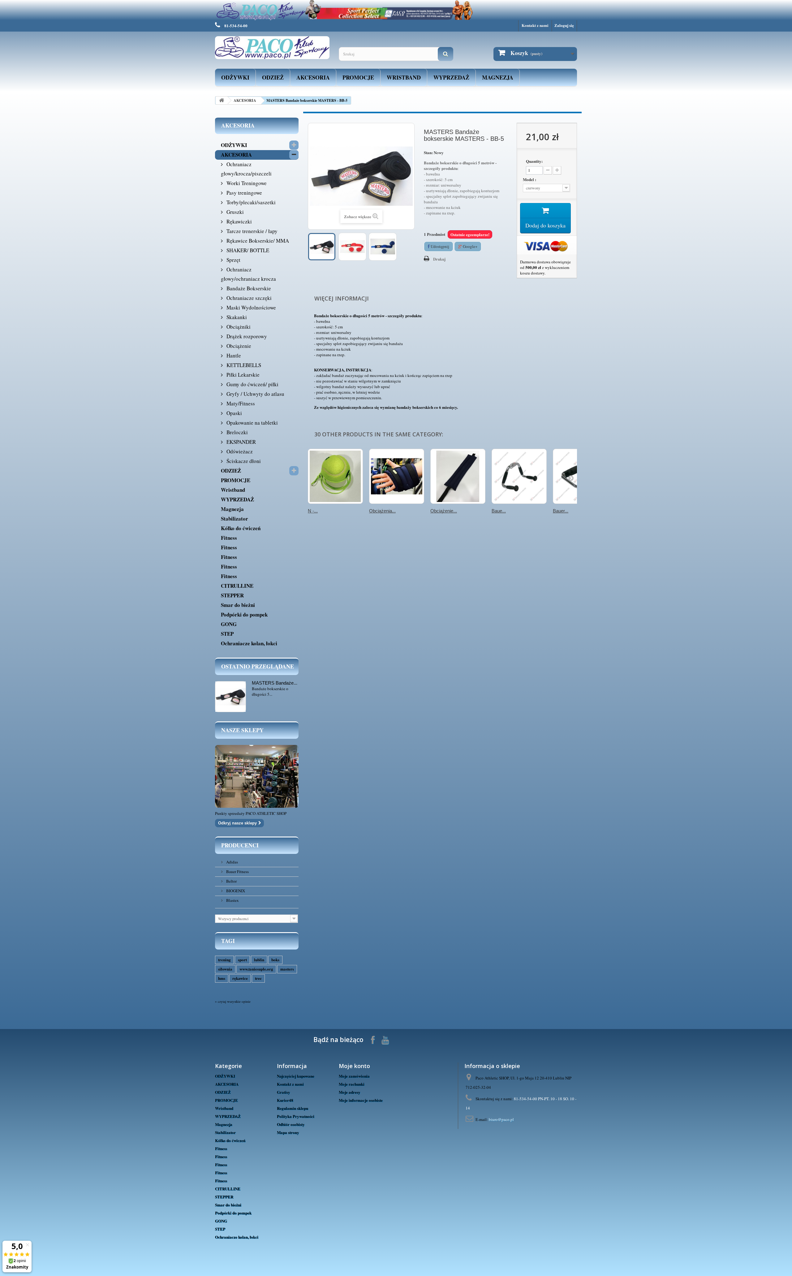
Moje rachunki (351, 1084)
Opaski (233, 413)
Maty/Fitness (240, 403)
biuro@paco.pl (501, 1119)
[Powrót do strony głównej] (221, 100)
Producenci (240, 845)
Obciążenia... (382, 510)
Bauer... (560, 510)
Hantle (233, 355)
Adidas (231, 862)
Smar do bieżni (238, 605)
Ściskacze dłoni (243, 461)
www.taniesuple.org (256, 969)
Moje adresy (349, 1092)
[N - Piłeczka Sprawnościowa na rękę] (335, 476)
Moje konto (354, 1066)
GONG (229, 624)
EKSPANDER (240, 441)
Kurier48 (285, 1100)
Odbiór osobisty (291, 1124)
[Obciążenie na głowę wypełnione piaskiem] (457, 476)
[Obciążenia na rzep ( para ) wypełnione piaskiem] (396, 476)
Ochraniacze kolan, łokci (249, 643)
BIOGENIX (235, 890)
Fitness (229, 538)
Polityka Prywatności (295, 1116)
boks (275, 959)
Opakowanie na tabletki (251, 422)
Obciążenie (238, 345)
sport (242, 959)
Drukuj (439, 259)
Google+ (469, 246)
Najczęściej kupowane (295, 1076)
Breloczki (236, 432)
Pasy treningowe (243, 192)
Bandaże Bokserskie (248, 288)
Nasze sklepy (242, 730)
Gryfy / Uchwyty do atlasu (254, 393)
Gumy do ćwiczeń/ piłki (251, 384)
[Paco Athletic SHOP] (272, 47)
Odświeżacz (239, 451)
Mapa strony (288, 1132)
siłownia (225, 969)
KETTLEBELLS (243, 365)
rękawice (240, 978)
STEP (227, 634)
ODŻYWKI (235, 77)
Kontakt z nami (535, 25)
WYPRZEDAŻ (451, 77)
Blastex (232, 900)
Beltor (231, 881)
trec (258, 978)
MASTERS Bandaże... (274, 683)
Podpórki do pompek (244, 614)
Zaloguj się (564, 25)
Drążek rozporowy (246, 336)
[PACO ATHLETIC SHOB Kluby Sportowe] (396, 10)
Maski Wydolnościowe (250, 307)
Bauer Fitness (237, 871)
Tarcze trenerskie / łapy (251, 231)
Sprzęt (232, 259)
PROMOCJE (358, 77)
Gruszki (234, 211)
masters (287, 969)
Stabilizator (234, 518)
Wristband (404, 77)
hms (221, 978)
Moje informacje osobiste (361, 1100)
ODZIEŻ (273, 77)
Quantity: (534, 161)
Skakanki (236, 317)
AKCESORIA (313, 77)
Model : (530, 179)
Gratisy (283, 1092)
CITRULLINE (237, 586)
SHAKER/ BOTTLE (247, 250)
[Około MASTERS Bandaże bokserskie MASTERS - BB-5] (230, 696)
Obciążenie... (443, 510)
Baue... (499, 510)
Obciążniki (238, 326)
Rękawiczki (238, 221)
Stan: (428, 152)
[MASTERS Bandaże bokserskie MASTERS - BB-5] (321, 246)
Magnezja (497, 77)
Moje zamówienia (354, 1076)
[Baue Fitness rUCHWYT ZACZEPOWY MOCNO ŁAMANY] (519, 476)
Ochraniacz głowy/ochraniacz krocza (248, 274)
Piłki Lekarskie (242, 374)
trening (224, 959)
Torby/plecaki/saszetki (250, 202)
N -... (313, 510)
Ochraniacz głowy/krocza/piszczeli (246, 169)
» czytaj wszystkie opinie (233, 1001)
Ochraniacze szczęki (248, 297)
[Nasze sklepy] (257, 776)
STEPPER (232, 595)
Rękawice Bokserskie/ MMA (257, 240)
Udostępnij (439, 246)
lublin (259, 959)
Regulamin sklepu (292, 1108)
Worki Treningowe (246, 183)
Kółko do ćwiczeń (240, 528)
